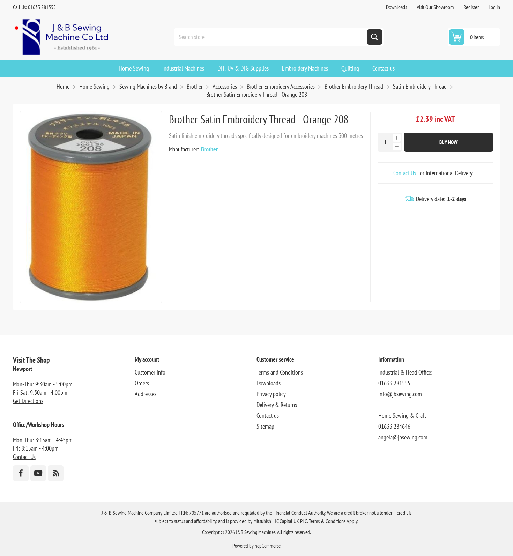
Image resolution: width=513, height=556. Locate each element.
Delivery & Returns (276, 405)
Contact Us (404, 173)
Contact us (267, 416)
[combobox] (271, 37)
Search (374, 37)
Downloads (396, 6)
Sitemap (265, 426)
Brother (209, 149)
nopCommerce (268, 545)
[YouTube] (38, 473)
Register (471, 6)
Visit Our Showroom (435, 6)
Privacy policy (271, 394)
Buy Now (448, 142)
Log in (494, 6)
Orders (142, 383)
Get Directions (28, 401)
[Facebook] (21, 473)
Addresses (145, 394)
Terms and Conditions (279, 372)
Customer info (150, 372)
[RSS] (56, 473)
